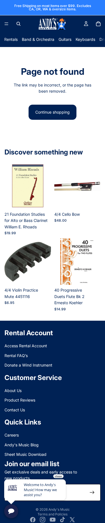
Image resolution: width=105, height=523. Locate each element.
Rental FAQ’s (16, 355)
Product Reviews (19, 400)
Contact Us (14, 409)
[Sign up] (92, 492)
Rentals (11, 39)
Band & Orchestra (38, 39)
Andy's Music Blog (21, 444)
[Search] (18, 24)
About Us (13, 390)
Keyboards (85, 39)
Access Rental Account (25, 345)
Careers (11, 435)
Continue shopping (52, 112)
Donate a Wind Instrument (28, 365)
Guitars (65, 39)
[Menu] (6, 23)
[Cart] (98, 24)
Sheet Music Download (25, 454)
